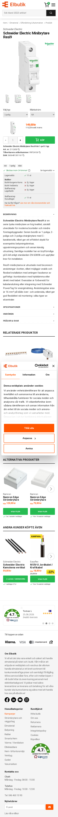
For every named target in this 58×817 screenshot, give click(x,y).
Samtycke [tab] (10, 374)
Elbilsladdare (11, 747)
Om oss (34, 718)
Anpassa (27, 438)
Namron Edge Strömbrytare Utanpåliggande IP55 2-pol (15, 501)
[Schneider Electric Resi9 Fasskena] (16, 354)
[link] (29, 615)
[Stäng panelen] (53, 366)
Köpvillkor (35, 739)
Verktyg (8, 755)
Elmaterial (14, 23)
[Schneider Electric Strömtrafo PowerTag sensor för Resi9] (42, 354)
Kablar (8, 734)
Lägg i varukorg (16, 579)
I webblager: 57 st (11, 584)
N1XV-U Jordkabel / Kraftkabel (41, 566)
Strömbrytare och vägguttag (13, 720)
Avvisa (29, 448)
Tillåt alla (29, 428)
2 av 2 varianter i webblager (14, 516)
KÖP (42, 140)
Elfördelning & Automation (32, 23)
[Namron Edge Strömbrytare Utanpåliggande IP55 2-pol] (15, 478)
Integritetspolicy (38, 731)
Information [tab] (29, 374)
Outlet (8, 760)
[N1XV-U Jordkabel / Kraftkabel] (42, 546)
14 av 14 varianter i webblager (41, 516)
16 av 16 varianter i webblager (41, 584)
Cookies (34, 735)
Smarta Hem (11, 738)
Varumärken (11, 764)
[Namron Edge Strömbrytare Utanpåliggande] (42, 478)
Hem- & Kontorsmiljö (15, 751)
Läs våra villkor (12, 813)
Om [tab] (47, 374)
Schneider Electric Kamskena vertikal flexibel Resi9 (14, 567)
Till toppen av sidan (14, 634)
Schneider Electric (12, 29)
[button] (29, 171)
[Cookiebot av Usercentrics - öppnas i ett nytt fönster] (36, 366)
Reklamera (36, 726)
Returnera (36, 722)
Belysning (9, 730)
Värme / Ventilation (14, 742)
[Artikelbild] (13, 128)
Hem (5, 23)
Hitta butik (36, 714)
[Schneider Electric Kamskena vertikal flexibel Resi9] (15, 546)
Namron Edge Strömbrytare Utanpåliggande (39, 500)
